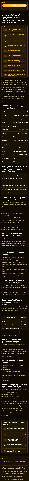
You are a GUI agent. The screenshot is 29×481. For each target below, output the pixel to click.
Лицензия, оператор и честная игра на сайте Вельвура (16, 75)
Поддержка (25, 463)
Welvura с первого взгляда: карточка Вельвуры (14, 30)
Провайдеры (7, 461)
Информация (4, 463)
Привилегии (22, 461)
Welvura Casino (7, 3)
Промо (12, 461)
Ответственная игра (17, 463)
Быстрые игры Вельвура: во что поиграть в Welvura (16, 41)
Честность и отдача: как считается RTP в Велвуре (16, 46)
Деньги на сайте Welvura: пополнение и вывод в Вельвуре (16, 61)
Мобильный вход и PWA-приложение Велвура (14, 66)
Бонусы (15, 9)
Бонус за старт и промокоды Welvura (15, 51)
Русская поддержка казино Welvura (16, 70)
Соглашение (10, 463)
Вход (14, 5)
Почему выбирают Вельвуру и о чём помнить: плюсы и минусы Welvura (16, 36)
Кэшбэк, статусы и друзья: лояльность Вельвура (14, 56)
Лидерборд (16, 461)
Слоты (9, 9)
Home (4, 9)
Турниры (22, 9)
